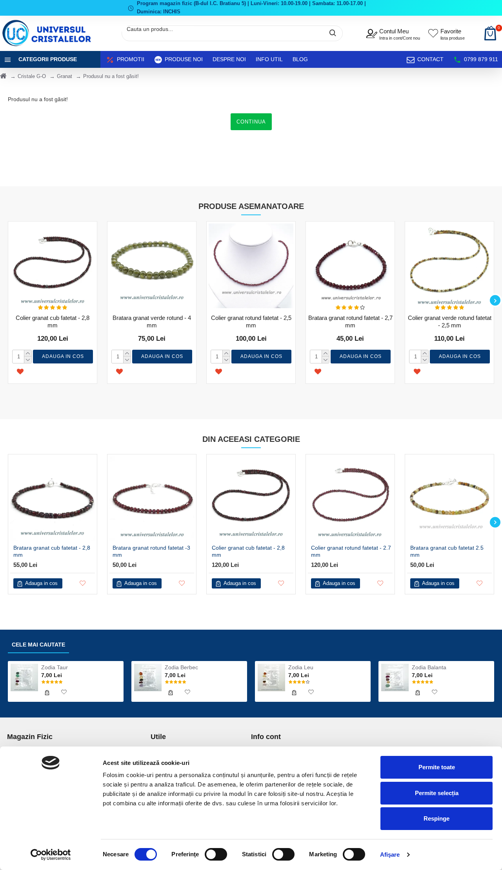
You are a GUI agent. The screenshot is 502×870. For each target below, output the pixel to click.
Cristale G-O (32, 76)
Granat (64, 76)
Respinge (436, 818)
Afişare (390, 854)
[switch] (216, 854)
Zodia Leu (300, 667)
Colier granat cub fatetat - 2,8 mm (52, 321)
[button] (7, 300)
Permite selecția (436, 793)
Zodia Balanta (429, 667)
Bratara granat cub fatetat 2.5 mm (447, 551)
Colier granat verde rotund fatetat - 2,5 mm (449, 321)
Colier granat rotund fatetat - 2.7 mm (351, 551)
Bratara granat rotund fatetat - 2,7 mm (350, 321)
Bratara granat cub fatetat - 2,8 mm (51, 551)
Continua (251, 122)
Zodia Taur (54, 667)
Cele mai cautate (38, 644)
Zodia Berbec (181, 667)
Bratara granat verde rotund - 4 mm (152, 321)
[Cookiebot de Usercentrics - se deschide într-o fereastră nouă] (50, 855)
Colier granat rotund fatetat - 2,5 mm (251, 321)
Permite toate (436, 767)
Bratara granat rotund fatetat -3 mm (151, 551)
